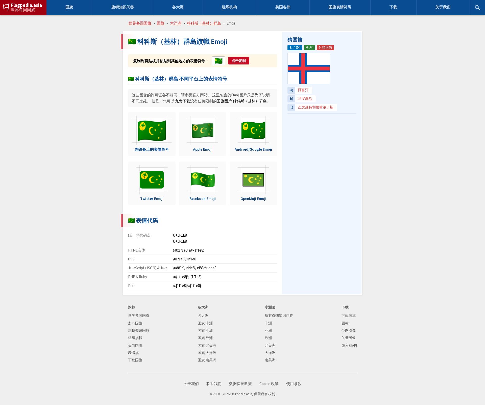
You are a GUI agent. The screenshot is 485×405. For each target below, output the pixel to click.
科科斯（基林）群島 (204, 23)
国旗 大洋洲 (207, 352)
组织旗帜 (135, 338)
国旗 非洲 (205, 323)
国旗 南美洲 (207, 360)
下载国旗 (135, 360)
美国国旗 (135, 345)
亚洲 (268, 330)
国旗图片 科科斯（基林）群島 (242, 101)
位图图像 (349, 330)
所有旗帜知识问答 (279, 315)
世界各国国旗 (23, 10)
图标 (345, 323)
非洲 (268, 323)
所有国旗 (135, 323)
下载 (393, 7)
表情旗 (133, 352)
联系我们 (214, 384)
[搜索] (477, 7)
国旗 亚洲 (205, 330)
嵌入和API (349, 345)
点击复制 (239, 60)
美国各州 (282, 7)
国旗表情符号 (340, 7)
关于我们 (443, 7)
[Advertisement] (322, 147)
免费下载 (182, 101)
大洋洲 (175, 23)
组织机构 (229, 7)
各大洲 (178, 7)
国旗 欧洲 (205, 338)
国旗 (69, 7)
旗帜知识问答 (122, 7)
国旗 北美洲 (207, 345)
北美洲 (270, 345)
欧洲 (268, 338)
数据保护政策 (240, 384)
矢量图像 (349, 338)
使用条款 (293, 384)
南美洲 (270, 360)
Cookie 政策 (269, 384)
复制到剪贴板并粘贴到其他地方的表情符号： (171, 60)
